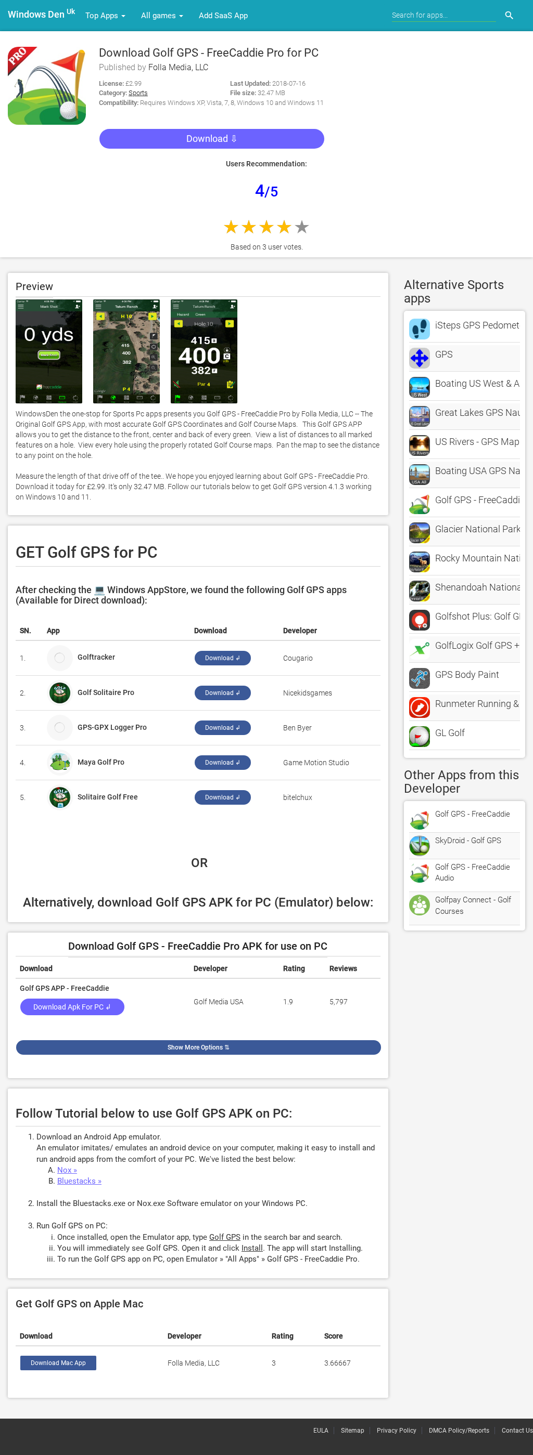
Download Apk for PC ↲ (72, 1007)
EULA (320, 1430)
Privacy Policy (396, 1430)
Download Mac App (58, 1363)
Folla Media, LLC (178, 67)
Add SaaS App (223, 15)
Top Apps (102, 15)
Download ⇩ (212, 138)
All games (159, 15)
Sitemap (352, 1430)
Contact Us (517, 1430)
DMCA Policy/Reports (459, 1430)
